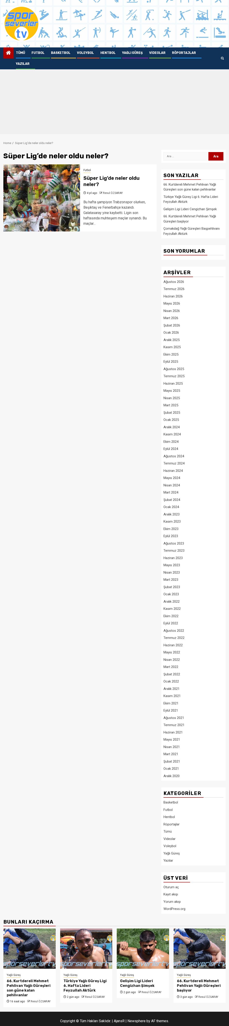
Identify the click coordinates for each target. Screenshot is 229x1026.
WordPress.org (174, 909)
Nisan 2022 (171, 660)
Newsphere (136, 1021)
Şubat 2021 (171, 761)
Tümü (20, 53)
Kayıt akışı (170, 894)
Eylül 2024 (170, 449)
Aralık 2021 (171, 689)
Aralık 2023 (171, 514)
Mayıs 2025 (171, 391)
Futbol (38, 53)
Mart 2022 (170, 667)
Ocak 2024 (171, 507)
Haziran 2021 (173, 732)
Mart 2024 (170, 492)
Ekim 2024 (170, 442)
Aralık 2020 (171, 776)
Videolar (157, 53)
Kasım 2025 (172, 347)
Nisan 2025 (171, 398)
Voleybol (85, 53)
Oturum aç (171, 887)
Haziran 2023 (173, 558)
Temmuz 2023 (173, 551)
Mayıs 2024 (171, 478)
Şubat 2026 (171, 325)
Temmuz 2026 (173, 289)
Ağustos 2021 (173, 718)
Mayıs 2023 (171, 565)
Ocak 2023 (171, 594)
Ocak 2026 (171, 333)
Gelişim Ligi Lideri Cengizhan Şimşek (190, 209)
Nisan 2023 (171, 572)
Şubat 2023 (171, 587)
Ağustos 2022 (173, 631)
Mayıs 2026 (171, 303)
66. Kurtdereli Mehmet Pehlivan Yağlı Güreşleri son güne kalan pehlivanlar (29, 988)
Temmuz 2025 (173, 376)
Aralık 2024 (171, 427)
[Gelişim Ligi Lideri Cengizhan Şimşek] (143, 948)
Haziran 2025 (173, 384)
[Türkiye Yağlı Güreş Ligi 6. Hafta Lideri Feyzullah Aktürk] (86, 948)
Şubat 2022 (171, 674)
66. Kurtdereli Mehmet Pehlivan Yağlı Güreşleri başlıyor (199, 985)
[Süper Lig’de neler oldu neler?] (41, 197)
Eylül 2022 (170, 623)
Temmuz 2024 (173, 463)
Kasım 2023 (172, 521)
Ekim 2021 (170, 703)
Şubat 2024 (171, 500)
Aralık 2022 (171, 602)
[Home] (8, 53)
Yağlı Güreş (132, 53)
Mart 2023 (170, 580)
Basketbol (60, 53)
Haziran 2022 (173, 645)
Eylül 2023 (170, 536)
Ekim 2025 (170, 354)
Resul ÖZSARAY (113, 193)
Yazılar (23, 64)
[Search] (222, 58)
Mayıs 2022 (171, 652)
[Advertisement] (114, 103)
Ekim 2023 (170, 529)
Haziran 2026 (173, 296)
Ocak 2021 (171, 769)
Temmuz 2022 (173, 638)
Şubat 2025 (171, 413)
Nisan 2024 (171, 485)
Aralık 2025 (171, 340)
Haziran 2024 (173, 471)
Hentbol (108, 53)
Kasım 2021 (172, 696)
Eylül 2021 (170, 710)
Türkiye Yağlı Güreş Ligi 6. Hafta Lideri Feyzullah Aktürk (85, 985)
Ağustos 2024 (173, 456)
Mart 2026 (170, 318)
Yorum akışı (172, 902)
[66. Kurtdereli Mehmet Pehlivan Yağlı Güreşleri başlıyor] (200, 948)
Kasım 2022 (172, 609)
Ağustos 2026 (173, 282)
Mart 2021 (170, 754)
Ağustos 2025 (173, 369)
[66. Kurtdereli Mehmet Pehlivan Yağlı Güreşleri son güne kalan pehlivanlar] (29, 948)
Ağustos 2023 (173, 543)
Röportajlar (184, 53)
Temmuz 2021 (173, 725)
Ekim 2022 (170, 616)
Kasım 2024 (172, 434)
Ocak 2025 (171, 420)
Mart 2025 (170, 405)
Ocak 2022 (171, 681)
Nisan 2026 (171, 311)
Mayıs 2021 (171, 740)
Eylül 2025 (170, 362)
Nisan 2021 (171, 747)
